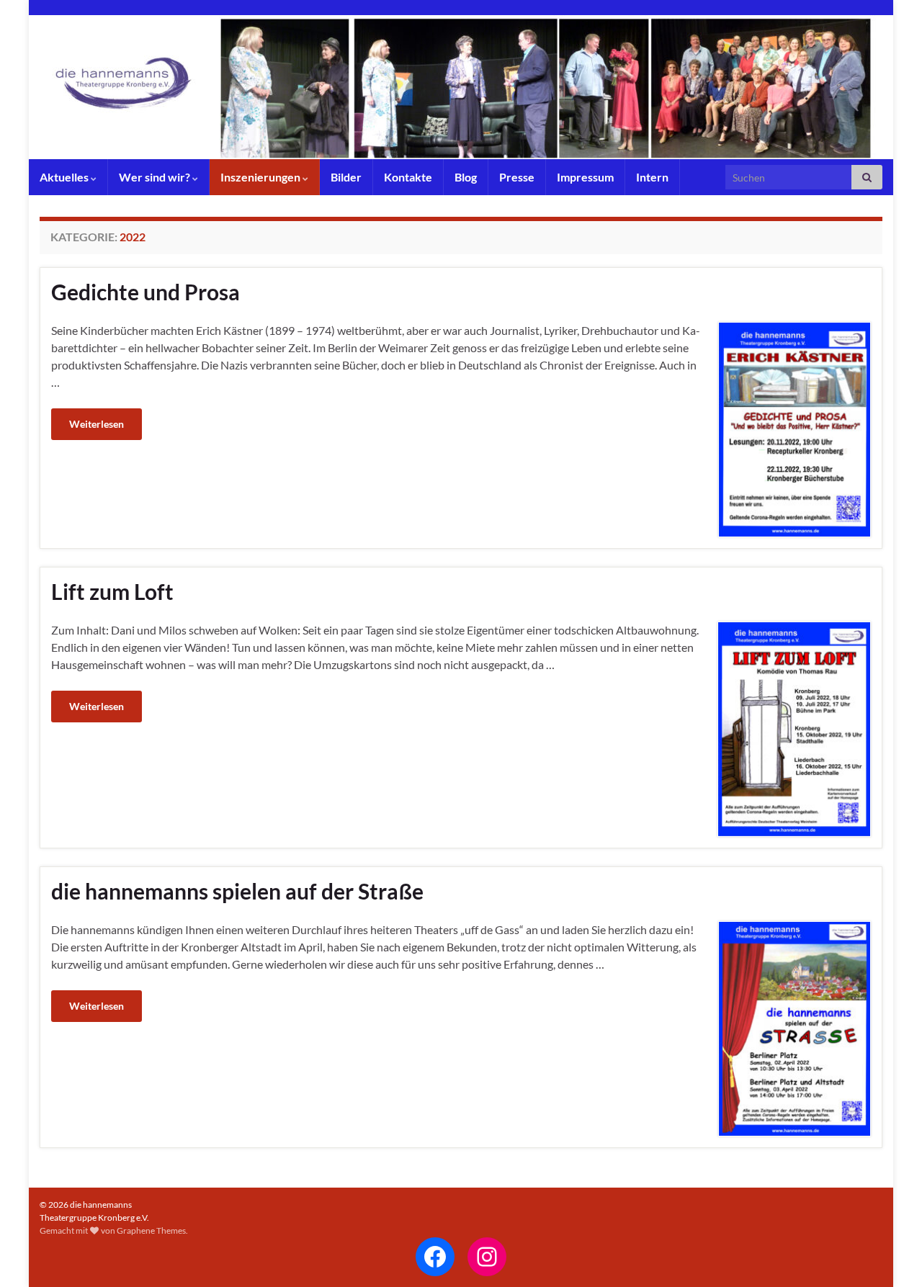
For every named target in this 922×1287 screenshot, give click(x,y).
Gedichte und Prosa (145, 292)
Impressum (585, 177)
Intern (652, 177)
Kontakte (408, 177)
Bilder (346, 177)
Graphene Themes (151, 1230)
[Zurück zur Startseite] (461, 87)
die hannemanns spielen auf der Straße (237, 891)
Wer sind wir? (155, 177)
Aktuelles (65, 177)
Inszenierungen (261, 177)
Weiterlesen (96, 424)
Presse (516, 177)
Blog (466, 177)
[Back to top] (890, 1255)
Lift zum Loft (112, 591)
